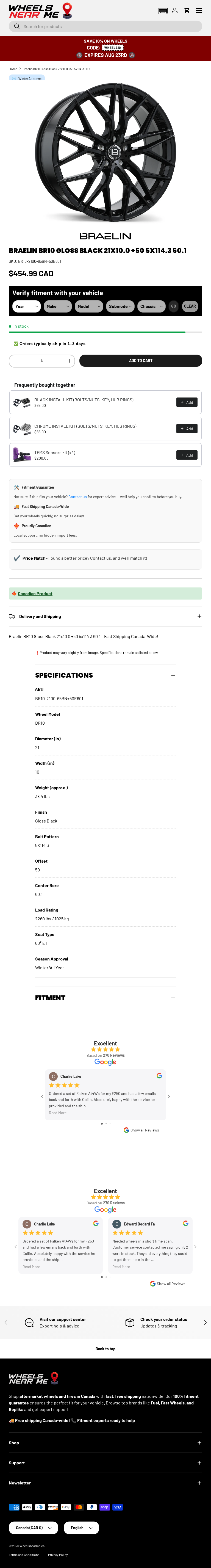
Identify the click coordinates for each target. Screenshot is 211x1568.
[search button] (14, 26)
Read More (57, 1112)
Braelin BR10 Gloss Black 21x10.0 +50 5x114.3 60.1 (56, 68)
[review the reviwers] (159, 1077)
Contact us (77, 496)
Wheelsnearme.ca (32, 1546)
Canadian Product (35, 593)
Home (13, 68)
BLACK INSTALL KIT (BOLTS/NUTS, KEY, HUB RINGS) (83, 399)
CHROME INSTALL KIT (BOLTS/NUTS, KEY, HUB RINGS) (85, 426)
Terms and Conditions (24, 1554)
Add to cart (140, 360)
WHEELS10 (112, 47)
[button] (162, 10)
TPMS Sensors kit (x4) (54, 452)
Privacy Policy (58, 1554)
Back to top (105, 1348)
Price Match (34, 558)
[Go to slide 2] (106, 1123)
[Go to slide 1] (102, 1124)
